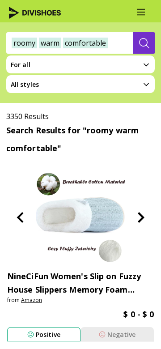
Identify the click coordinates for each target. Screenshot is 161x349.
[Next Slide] (141, 217)
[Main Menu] (141, 12)
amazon (31, 300)
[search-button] (144, 43)
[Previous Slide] (20, 217)
